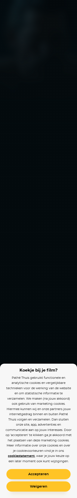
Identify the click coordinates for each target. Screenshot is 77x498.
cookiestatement (21, 456)
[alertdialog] (38, 249)
